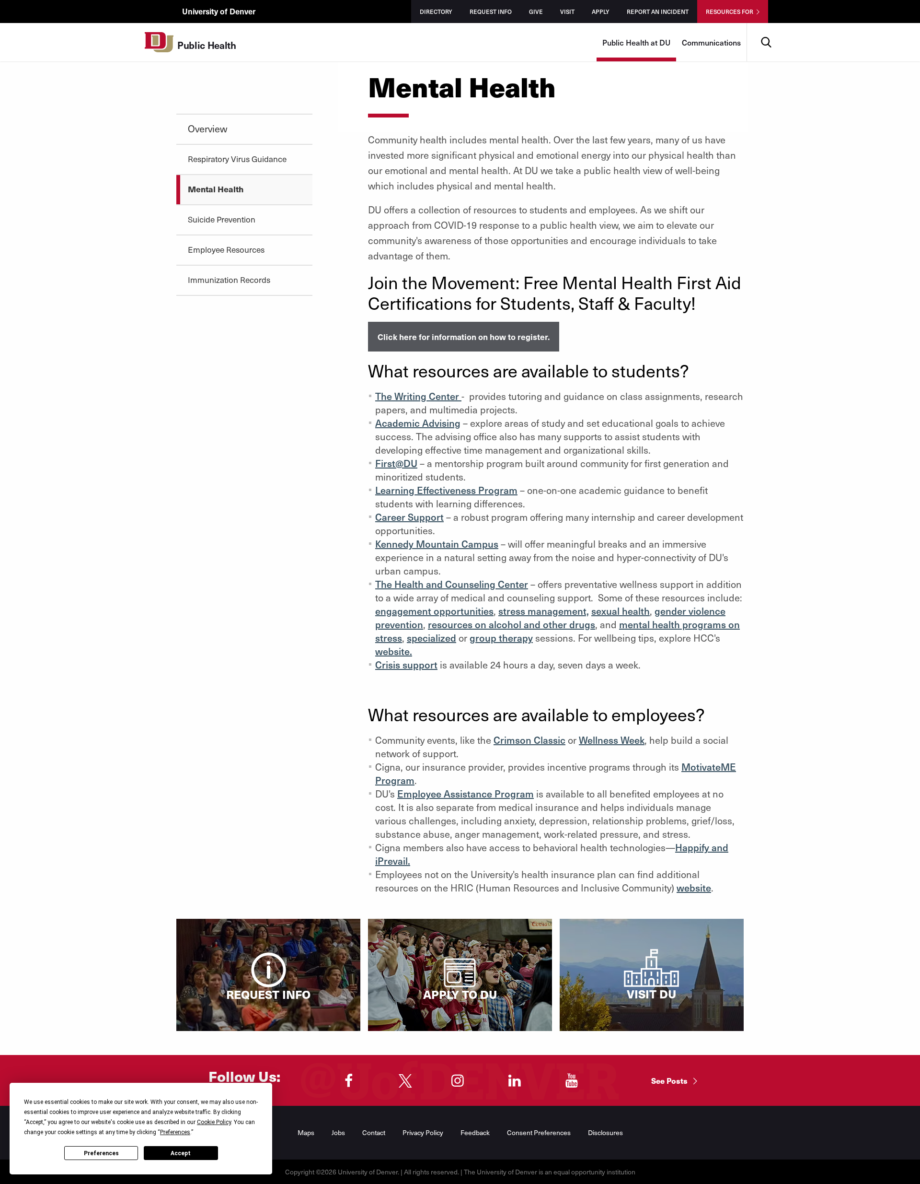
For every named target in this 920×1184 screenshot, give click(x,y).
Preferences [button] (175, 1132)
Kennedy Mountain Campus (436, 544)
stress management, (543, 611)
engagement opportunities (434, 611)
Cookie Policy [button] (214, 1122)
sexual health (620, 611)
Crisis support (406, 664)
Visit (567, 11)
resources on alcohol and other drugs (511, 624)
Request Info (491, 11)
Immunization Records (229, 279)
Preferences (101, 1153)
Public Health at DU (636, 42)
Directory (436, 11)
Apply (601, 11)
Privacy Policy (422, 1132)
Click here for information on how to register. (464, 336)
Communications (711, 42)
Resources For (729, 11)
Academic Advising (417, 423)
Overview (207, 128)
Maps (306, 1132)
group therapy (501, 638)
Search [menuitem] (766, 26)
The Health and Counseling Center (451, 584)
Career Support (409, 517)
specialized (431, 638)
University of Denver (218, 11)
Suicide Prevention (221, 219)
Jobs (338, 1132)
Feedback (475, 1132)
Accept (181, 1153)
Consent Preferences (539, 1132)
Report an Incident (658, 11)
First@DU (396, 463)
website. (393, 651)
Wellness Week (611, 740)
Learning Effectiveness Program (446, 490)
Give (536, 11)
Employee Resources (226, 249)
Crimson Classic (529, 740)
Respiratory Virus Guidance (237, 158)
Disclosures (605, 1132)
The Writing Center (418, 396)
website (694, 887)
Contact (373, 1132)
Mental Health (215, 189)
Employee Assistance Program (465, 793)
